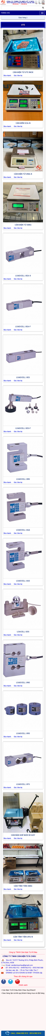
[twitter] (10, 981)
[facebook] (3, 981)
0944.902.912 (22, 1033)
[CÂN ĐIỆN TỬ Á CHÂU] (23, 2)
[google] (17, 981)
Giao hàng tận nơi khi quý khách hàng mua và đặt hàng (23, 18)
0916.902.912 (35, 1033)
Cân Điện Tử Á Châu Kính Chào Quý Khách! (19, 990)
